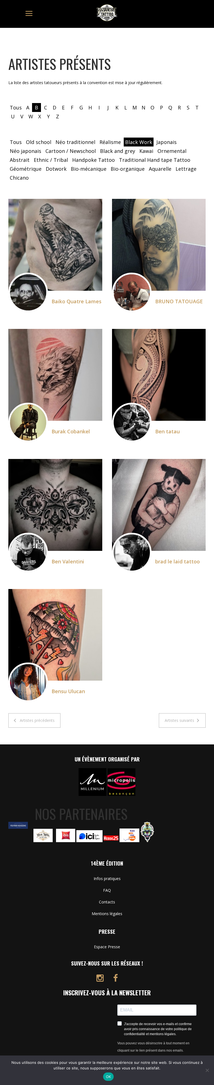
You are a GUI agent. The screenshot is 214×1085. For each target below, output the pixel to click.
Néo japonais (25, 151)
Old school (38, 142)
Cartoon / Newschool (70, 151)
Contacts (107, 902)
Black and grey (117, 151)
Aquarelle (160, 168)
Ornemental (171, 151)
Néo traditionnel (75, 142)
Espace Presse (107, 946)
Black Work (138, 142)
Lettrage (186, 168)
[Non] (207, 1070)
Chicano (19, 177)
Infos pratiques (107, 878)
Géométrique (26, 168)
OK (108, 1076)
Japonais (166, 142)
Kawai (146, 151)
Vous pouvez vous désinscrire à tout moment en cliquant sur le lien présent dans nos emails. (153, 1046)
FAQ (107, 890)
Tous (16, 107)
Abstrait (20, 160)
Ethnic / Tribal (51, 160)
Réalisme (110, 142)
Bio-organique (128, 168)
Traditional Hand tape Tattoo (154, 160)
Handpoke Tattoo (93, 160)
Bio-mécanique (88, 168)
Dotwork (56, 168)
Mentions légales (107, 913)
